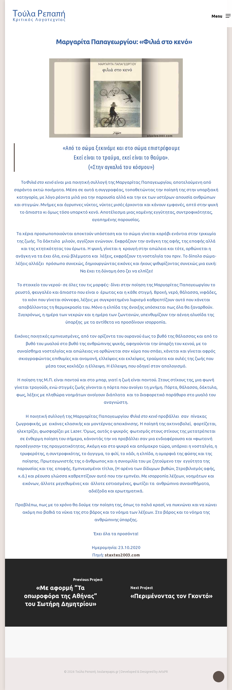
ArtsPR (163, 671)
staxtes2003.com (122, 554)
